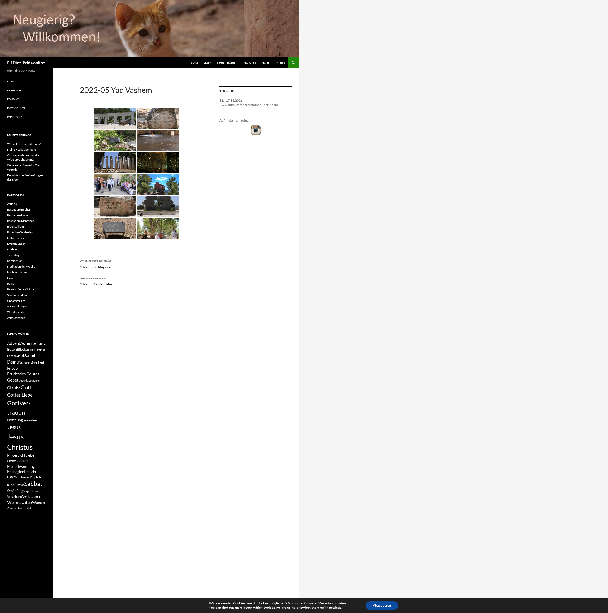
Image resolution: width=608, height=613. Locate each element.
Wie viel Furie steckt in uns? (24, 144)
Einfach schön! (16, 238)
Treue (34, 491)
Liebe (29, 455)
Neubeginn (15, 472)
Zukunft (12, 508)
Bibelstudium (15, 226)
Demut (14, 361)
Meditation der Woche (21, 266)
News (10, 278)
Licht (21, 455)
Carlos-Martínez (35, 349)
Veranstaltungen (17, 306)
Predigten (249, 62)
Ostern (12, 477)
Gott (26, 387)
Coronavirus (15, 356)
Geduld (23, 380)
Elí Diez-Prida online (26, 62)
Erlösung (26, 362)
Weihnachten (19, 502)
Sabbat (33, 483)
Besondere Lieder (18, 215)
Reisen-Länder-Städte (20, 289)
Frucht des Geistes (23, 374)
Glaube (13, 387)
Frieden (13, 368)
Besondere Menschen (20, 221)
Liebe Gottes (17, 460)
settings (335, 608)
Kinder (12, 455)
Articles (12, 204)
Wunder (39, 502)
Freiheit (38, 362)
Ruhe (10, 485)
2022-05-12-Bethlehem (97, 281)
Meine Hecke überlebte (21, 149)
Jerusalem (30, 420)
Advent (13, 343)
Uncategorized (16, 300)
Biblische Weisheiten (20, 232)
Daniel (29, 355)
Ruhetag (19, 485)
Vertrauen (31, 496)
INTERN (280, 62)
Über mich (14, 90)
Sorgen (27, 491)
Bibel (21, 349)
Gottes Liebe (20, 394)
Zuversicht (24, 508)
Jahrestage (13, 255)
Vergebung (14, 496)
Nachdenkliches (17, 272)
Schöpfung (15, 491)
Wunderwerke (16, 312)
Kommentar (14, 261)
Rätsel (11, 283)
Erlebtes (12, 249)
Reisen (265, 62)
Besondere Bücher (18, 209)
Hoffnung (15, 419)
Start (194, 62)
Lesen (207, 62)
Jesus (14, 426)
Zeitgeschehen (16, 318)
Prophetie (36, 477)
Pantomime (23, 477)
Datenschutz (16, 108)
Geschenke (33, 380)
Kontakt (13, 99)
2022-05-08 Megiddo (95, 264)
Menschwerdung (21, 466)
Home (11, 81)
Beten (12, 349)
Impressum (14, 117)
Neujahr (30, 472)
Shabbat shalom (17, 295)
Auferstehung (33, 343)
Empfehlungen (16, 243)
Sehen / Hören (226, 62)
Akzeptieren (382, 605)
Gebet (13, 380)
